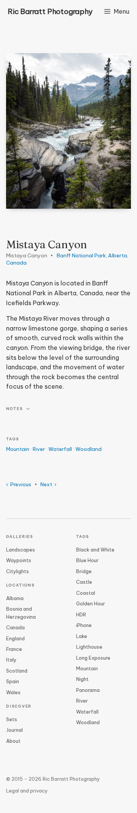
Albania (15, 598)
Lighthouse (89, 647)
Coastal (85, 593)
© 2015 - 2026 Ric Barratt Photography (53, 779)
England (15, 638)
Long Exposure (93, 658)
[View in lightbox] (68, 131)
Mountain (17, 449)
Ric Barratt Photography (50, 11)
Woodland (88, 449)
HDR (81, 614)
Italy (11, 660)
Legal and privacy (27, 791)
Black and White (95, 550)
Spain (12, 681)
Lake (81, 636)
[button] (68, 409)
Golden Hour (90, 603)
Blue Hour (87, 560)
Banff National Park (81, 255)
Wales (13, 692)
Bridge (84, 571)
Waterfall (60, 449)
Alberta (117, 255)
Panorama (88, 690)
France (14, 649)
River (39, 449)
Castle (84, 582)
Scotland (16, 671)
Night (82, 679)
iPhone (84, 625)
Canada (16, 263)
